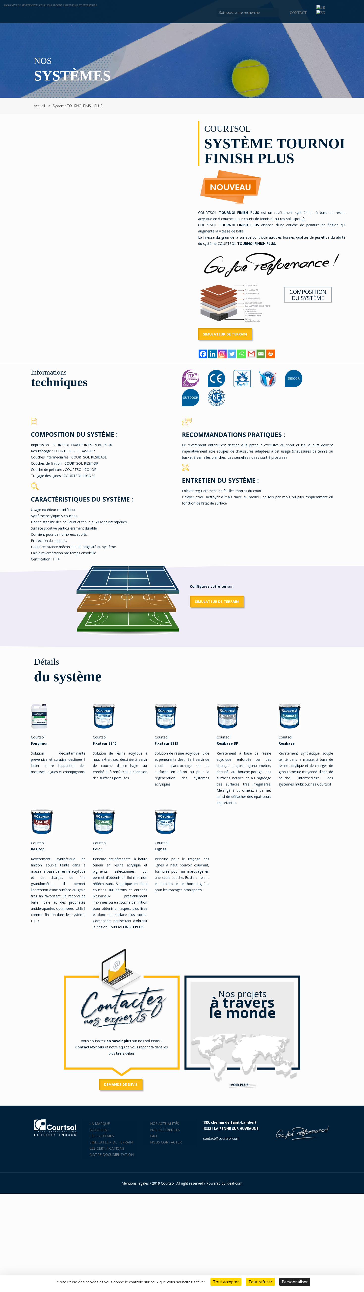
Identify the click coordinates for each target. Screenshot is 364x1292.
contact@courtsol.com (221, 1138)
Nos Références (165, 1129)
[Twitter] (232, 354)
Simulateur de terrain (225, 334)
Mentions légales (135, 1183)
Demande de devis (120, 1084)
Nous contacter (166, 1142)
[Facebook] (337, 13)
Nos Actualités (164, 1123)
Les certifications (107, 1148)
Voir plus (240, 1084)
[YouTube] (344, 13)
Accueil (39, 105)
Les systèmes (102, 1136)
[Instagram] (357, 13)
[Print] (270, 354)
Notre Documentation (112, 1154)
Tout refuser (260, 1282)
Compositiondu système (307, 295)
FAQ (153, 1136)
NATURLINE (99, 1129)
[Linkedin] (212, 354)
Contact (298, 13)
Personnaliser (295, 1282)
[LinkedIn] (351, 13)
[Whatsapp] (241, 354)
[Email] (261, 354)
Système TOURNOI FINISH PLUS (78, 105)
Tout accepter (226, 1282)
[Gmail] (251, 354)
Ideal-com (234, 1183)
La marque (100, 1123)
